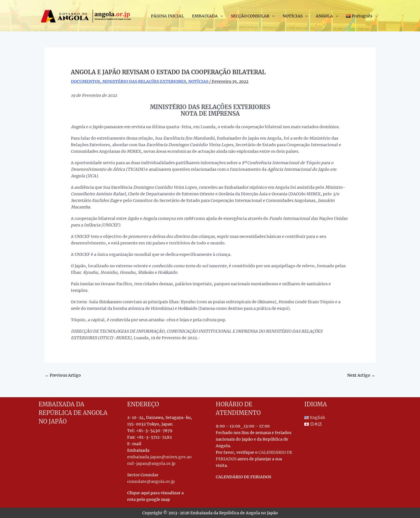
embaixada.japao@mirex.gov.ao (159, 456)
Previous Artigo (63, 375)
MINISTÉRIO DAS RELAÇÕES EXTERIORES (144, 81)
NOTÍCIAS (293, 16)
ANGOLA (324, 16)
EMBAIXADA (205, 16)
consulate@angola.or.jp (151, 481)
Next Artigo (361, 375)
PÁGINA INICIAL (167, 16)
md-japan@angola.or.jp (151, 463)
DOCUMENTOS (85, 81)
